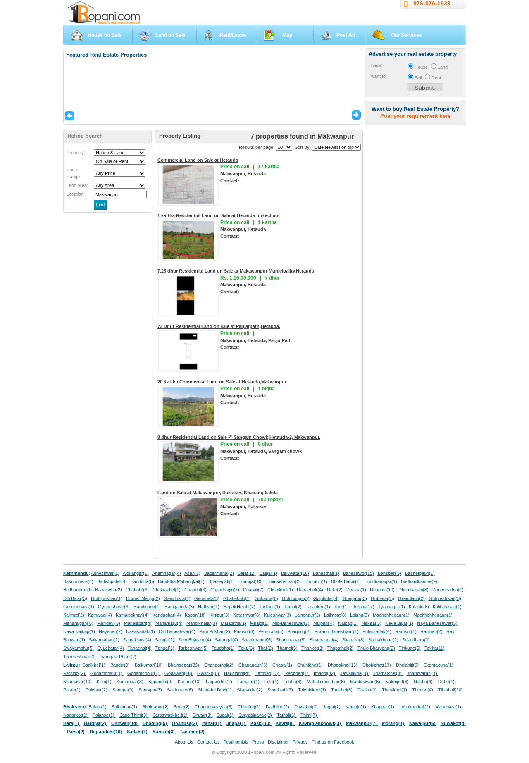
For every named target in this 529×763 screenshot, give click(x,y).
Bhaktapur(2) (156, 706)
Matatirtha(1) (233, 623)
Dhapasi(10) (382, 589)
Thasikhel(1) (395, 689)
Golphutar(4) (326, 598)
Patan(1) (72, 689)
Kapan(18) (195, 614)
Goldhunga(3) (296, 598)
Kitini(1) (105, 681)
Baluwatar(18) (295, 573)
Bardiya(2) (95, 723)
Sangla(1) (164, 639)
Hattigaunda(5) (179, 606)
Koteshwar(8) (246, 614)
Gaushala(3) (206, 598)
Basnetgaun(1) (420, 573)
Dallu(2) (335, 589)
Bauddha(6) (142, 581)
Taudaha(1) (223, 648)
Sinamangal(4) (324, 639)
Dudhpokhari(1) (106, 598)
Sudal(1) (226, 715)
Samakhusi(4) (137, 639)
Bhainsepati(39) (184, 665)
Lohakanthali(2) (415, 706)
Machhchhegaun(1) (433, 614)
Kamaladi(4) (100, 614)
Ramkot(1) (406, 631)
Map (287, 35)
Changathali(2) (219, 665)
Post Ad (345, 35)
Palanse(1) (104, 715)
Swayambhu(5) (78, 648)
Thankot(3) (312, 648)
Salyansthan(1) (104, 639)
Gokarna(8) (266, 598)
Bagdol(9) (120, 665)
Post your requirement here (415, 116)
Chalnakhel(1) (167, 589)
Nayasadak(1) (140, 631)
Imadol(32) (325, 673)
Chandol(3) (195, 589)
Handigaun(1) (147, 606)
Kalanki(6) (419, 606)
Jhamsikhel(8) (388, 673)
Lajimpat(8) (335, 614)
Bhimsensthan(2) (284, 581)
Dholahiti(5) (408, 665)
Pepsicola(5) (271, 631)
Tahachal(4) (140, 648)
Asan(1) (192, 573)
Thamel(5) (287, 648)
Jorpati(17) (363, 606)
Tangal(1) (164, 648)
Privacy (300, 741)
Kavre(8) (285, 723)
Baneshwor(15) (358, 573)
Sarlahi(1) (138, 731)
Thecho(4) (423, 689)
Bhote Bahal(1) (346, 581)
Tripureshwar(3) (79, 656)
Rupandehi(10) (106, 731)
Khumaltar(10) (78, 681)
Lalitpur (71, 665)
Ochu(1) (447, 681)
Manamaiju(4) (169, 623)
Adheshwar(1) (105, 573)
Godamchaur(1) (107, 673)
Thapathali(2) (340, 648)
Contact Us (208, 741)
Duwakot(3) (306, 706)
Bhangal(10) (250, 581)
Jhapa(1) (236, 723)
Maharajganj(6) (78, 623)
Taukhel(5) (342, 689)
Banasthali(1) (326, 573)
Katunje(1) (356, 706)
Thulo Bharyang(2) (376, 648)
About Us (184, 741)
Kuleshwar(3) (277, 614)
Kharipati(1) (383, 706)
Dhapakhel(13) (343, 665)
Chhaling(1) (250, 706)
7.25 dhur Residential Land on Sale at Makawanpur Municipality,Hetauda (235, 270)
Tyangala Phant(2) (118, 656)
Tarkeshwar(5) (193, 648)
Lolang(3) (359, 614)
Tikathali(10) (450, 689)
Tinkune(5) (410, 648)
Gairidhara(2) (177, 598)
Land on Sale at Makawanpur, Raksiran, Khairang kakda (217, 492)
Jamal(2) (293, 606)
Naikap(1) (348, 623)
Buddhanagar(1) (381, 581)
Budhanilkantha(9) (419, 581)
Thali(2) (265, 648)
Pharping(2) (299, 631)
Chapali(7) (253, 589)
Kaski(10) (261, 723)
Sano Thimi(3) (134, 715)
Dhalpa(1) (356, 589)
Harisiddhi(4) (237, 673)
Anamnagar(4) (166, 573)
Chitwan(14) (125, 723)
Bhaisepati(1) (221, 581)
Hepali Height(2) (239, 606)
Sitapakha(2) (250, 689)
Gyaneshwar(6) (114, 606)
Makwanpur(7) (362, 723)
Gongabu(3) (355, 598)
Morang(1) (393, 723)
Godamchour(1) (144, 673)
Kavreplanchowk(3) (320, 723)
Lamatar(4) (249, 681)
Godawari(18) (178, 673)
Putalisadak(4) (376, 631)
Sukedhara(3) (416, 639)
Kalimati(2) (73, 614)
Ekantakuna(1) (439, 665)
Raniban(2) (431, 631)
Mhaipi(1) (259, 623)
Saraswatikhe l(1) (171, 715)
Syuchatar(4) (111, 648)
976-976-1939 (431, 3)
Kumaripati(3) (131, 681)
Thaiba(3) (367, 689)
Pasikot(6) (244, 631)
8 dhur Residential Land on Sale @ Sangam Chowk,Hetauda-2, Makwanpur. (238, 437)
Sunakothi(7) (280, 689)
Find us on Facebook (333, 741)
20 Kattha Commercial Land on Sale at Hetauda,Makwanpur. (222, 381)
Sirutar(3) (203, 715)
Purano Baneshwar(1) (337, 631)
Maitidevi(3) (108, 623)
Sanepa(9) (123, 689)
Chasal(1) (282, 665)
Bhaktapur (74, 706)
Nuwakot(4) (453, 723)
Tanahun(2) (193, 731)
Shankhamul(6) (257, 639)
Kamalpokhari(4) (132, 614)
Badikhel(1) (95, 665)
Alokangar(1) (136, 573)
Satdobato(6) (180, 689)
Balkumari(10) (149, 665)
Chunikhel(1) (280, 589)
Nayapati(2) (110, 631)
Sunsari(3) (164, 731)
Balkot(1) (98, 706)
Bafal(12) (247, 573)
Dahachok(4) (310, 589)
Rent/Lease (232, 35)
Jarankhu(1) (317, 606)
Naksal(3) (371, 623)
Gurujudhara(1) (78, 606)
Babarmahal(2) (219, 573)
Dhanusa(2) (185, 723)
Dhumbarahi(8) (413, 589)
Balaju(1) (268, 573)
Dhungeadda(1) (448, 589)
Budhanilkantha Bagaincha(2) (92, 589)
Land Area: (77, 185)
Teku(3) (246, 648)
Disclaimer (278, 741)
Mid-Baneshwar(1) (291, 623)
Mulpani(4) (323, 623)
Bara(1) (71, 723)
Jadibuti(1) (269, 606)
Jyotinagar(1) (391, 606)
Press (258, 741)
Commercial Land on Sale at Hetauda (197, 160)
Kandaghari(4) (167, 614)
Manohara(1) (448, 706)
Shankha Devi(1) (215, 689)
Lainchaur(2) (307, 614)
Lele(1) (272, 681)
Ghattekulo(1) (237, 598)
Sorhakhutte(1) (383, 639)
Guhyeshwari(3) (445, 598)
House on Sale (105, 35)
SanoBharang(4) (194, 639)
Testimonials (236, 741)
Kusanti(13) (190, 681)
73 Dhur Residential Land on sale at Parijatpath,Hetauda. (218, 326)
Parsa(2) (76, 731)
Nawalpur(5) (423, 723)
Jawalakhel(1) (354, 673)
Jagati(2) (332, 706)
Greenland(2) (411, 598)
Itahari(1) (212, 723)
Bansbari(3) (389, 573)
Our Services (406, 35)
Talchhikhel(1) (312, 689)
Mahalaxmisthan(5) (326, 681)
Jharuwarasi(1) (422, 673)
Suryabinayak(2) (255, 715)
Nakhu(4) (424, 681)
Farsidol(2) (74, 673)
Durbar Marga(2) (143, 598)
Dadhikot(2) (278, 706)
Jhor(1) (341, 606)
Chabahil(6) (137, 589)
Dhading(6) (155, 723)
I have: (375, 65)
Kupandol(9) (161, 681)
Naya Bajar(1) (399, 623)
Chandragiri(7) (224, 589)
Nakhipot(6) (397, 681)
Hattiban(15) (268, 673)
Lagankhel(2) (220, 681)
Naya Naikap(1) (79, 631)
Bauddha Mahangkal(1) (181, 581)
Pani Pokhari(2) (214, 631)
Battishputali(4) (112, 581)
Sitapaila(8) (353, 639)
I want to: (378, 76)
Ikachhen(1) (297, 673)
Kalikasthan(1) (447, 606)
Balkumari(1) (125, 706)
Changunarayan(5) (214, 706)
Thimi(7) (309, 715)
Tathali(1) (287, 715)
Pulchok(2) (97, 689)
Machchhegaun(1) (391, 614)
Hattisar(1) (208, 606)
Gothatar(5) (382, 598)
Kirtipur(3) (219, 614)
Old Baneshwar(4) (177, 631)
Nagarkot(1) (76, 715)
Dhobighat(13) (377, 665)
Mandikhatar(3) (201, 623)
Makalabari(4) (138, 623)
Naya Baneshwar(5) (437, 623)
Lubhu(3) (293, 681)
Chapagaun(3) (253, 665)
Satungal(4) (226, 639)
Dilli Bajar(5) (75, 598)
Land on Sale (170, 35)
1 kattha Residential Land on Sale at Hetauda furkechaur (218, 215)
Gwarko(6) (208, 673)
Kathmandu (76, 573)
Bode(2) (182, 706)
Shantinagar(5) (291, 639)
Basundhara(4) (78, 581)
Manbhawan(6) (365, 681)
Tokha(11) (434, 648)
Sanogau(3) (150, 689)
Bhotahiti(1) (316, 581)
